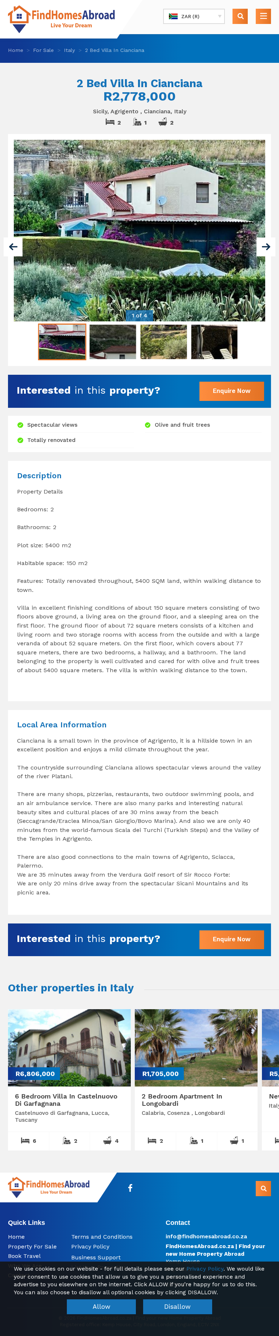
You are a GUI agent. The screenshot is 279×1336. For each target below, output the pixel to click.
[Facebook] (130, 1188)
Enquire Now (232, 390)
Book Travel (24, 1255)
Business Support (96, 1257)
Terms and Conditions (102, 1236)
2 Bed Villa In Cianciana (114, 50)
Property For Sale (32, 1246)
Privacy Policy (90, 1246)
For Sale (43, 50)
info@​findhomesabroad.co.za (206, 1236)
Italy (69, 50)
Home (15, 50)
